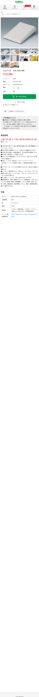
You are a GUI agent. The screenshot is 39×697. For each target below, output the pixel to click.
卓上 (3, 14)
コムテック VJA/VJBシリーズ (13, 14)
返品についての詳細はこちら (11, 105)
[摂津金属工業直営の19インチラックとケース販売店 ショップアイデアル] (19, 3)
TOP (2, 12)
